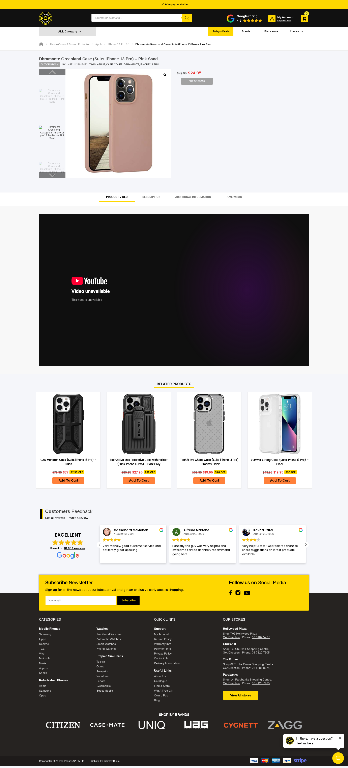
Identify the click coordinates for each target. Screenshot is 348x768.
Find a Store (162, 685)
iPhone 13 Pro (149, 64)
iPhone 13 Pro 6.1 (119, 44)
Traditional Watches (108, 634)
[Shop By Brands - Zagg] (241, 725)
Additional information (193, 197)
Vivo (42, 653)
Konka (43, 672)
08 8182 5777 (261, 637)
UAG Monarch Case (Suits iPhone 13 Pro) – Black (68, 462)
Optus (100, 666)
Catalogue (160, 681)
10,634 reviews (74, 548)
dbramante (131, 64)
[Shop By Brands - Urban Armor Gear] (152, 725)
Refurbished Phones (53, 680)
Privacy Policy (163, 653)
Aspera (43, 668)
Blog (157, 700)
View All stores (240, 695)
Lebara (101, 681)
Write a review (78, 517)
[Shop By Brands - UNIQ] (107, 725)
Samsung (45, 634)
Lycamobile (103, 685)
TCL (42, 648)
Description (151, 197)
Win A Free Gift (163, 690)
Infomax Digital (112, 761)
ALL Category (67, 31)
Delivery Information (167, 663)
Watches (102, 628)
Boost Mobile (104, 690)
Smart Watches (106, 643)
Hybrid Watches (106, 648)
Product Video (117, 197)
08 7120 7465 (261, 683)
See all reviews (55, 517)
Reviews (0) (234, 197)
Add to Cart (68, 480)
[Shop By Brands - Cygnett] (196, 725)
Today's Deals (221, 31)
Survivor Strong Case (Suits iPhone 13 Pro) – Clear (280, 462)
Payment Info (162, 648)
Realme (44, 643)
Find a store (271, 31)
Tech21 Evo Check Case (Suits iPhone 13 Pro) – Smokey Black (209, 462)
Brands (246, 31)
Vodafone (102, 676)
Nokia (42, 663)
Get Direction (231, 637)
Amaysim (102, 671)
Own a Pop (161, 695)
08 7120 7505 (261, 652)
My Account (161, 634)
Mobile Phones (49, 628)
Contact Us (296, 31)
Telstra (100, 661)
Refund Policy (163, 639)
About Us (160, 676)
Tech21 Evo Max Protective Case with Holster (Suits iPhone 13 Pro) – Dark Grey (139, 462)
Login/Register (284, 20)
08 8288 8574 (261, 667)
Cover (118, 64)
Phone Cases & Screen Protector (70, 44)
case (109, 64)
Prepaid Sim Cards (109, 656)
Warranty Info (162, 643)
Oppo (42, 639)
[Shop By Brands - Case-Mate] (63, 725)
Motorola (44, 658)
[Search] (187, 18)
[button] (244, 18)
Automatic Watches (108, 639)
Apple (98, 44)
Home (41, 44)
